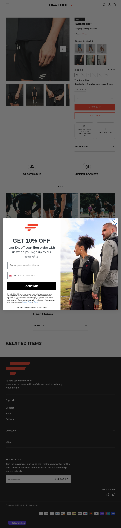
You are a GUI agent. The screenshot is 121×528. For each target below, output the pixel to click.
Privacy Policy (27, 302)
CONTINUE (31, 286)
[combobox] (12, 275)
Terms (36, 302)
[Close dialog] (114, 222)
